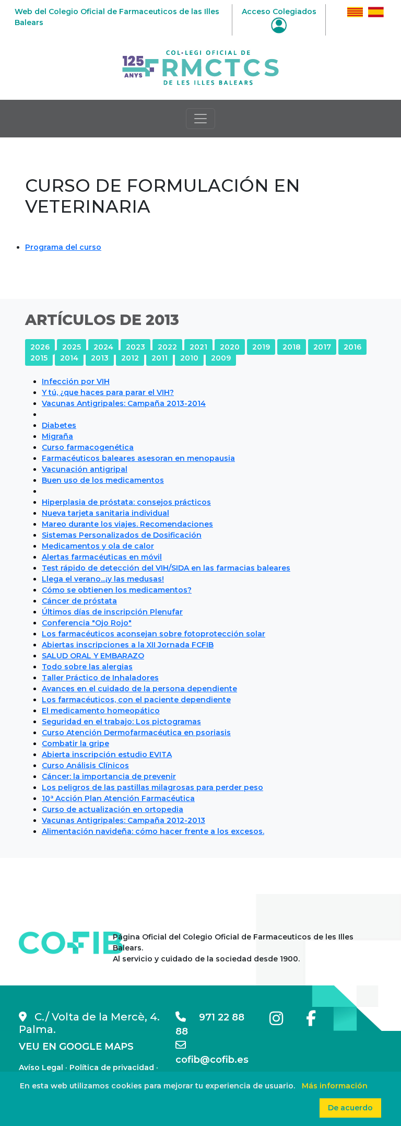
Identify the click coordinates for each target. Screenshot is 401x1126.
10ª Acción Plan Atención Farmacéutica (118, 798)
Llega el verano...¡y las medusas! (103, 579)
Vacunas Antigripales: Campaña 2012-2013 (123, 820)
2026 (40, 347)
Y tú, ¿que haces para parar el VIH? (108, 392)
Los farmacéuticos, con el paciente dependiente (136, 699)
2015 (39, 358)
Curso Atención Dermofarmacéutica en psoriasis (136, 732)
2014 (69, 358)
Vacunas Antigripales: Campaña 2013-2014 (124, 403)
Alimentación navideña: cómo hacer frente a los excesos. (153, 831)
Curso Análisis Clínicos (85, 765)
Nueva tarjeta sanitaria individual (105, 513)
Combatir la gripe (75, 743)
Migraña (57, 436)
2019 (261, 347)
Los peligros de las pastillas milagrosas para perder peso (152, 787)
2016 (352, 347)
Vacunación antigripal (84, 469)
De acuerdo (350, 1107)
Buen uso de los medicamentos (103, 480)
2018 (291, 347)
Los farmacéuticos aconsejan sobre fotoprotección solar (153, 634)
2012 (130, 358)
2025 (71, 347)
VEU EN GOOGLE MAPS (76, 1046)
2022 (167, 347)
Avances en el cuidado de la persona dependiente (139, 688)
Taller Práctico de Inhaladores (100, 677)
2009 (221, 358)
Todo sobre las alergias (87, 666)
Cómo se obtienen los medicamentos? (117, 590)
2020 (230, 347)
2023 (135, 347)
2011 (159, 358)
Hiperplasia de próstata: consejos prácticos (126, 502)
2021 (198, 347)
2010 (189, 358)
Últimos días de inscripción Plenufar (112, 612)
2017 (322, 347)
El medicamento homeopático (101, 710)
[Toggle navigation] (200, 118)
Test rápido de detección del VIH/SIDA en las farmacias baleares (166, 568)
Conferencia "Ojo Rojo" (87, 623)
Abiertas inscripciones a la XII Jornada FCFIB (128, 644)
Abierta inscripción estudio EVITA (107, 754)
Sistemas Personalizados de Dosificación (122, 535)
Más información (335, 1085)
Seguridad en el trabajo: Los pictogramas (121, 721)
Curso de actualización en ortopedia (112, 809)
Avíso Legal (41, 1067)
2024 (103, 347)
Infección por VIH (76, 381)
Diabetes (59, 425)
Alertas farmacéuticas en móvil (102, 557)
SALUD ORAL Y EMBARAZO (93, 655)
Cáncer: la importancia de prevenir (109, 776)
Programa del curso (63, 247)
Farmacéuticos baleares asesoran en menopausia (138, 458)
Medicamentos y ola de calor (98, 546)
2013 (100, 358)
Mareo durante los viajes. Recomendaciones (127, 524)
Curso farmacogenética (88, 447)
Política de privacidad (111, 1067)
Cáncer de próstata (79, 601)
